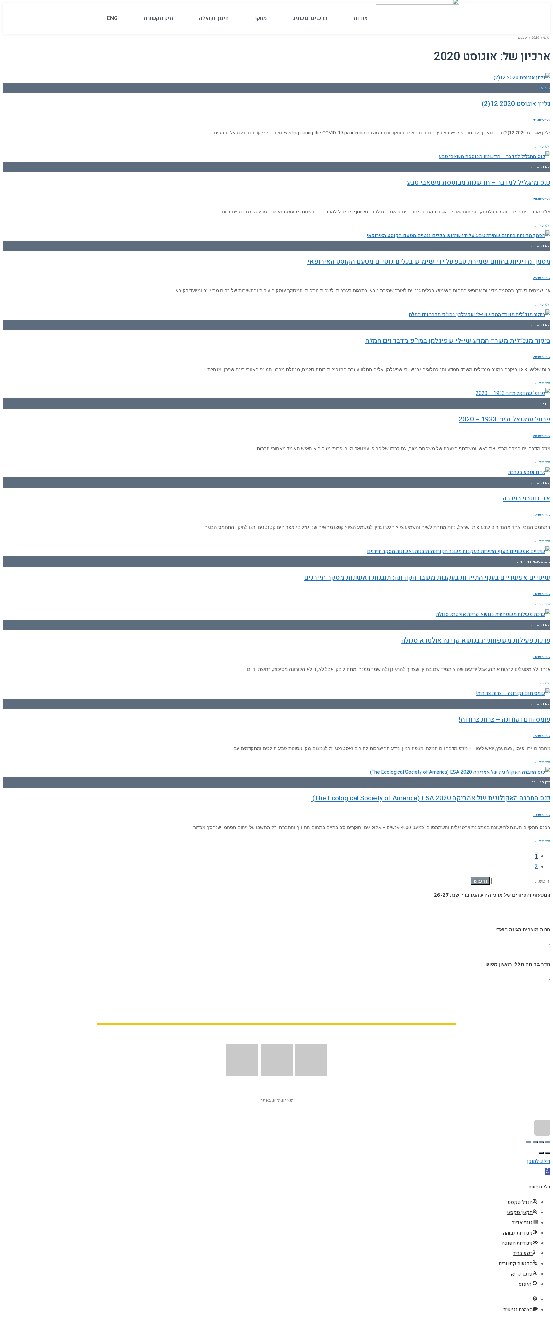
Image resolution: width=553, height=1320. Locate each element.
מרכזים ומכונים (309, 18)
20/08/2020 (541, 357)
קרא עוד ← (542, 146)
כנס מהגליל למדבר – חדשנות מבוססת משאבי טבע (478, 183)
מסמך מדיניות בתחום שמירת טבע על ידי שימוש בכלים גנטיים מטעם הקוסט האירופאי (428, 262)
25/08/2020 (541, 278)
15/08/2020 (541, 736)
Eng (112, 18)
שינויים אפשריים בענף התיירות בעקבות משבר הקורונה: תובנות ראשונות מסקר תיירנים (427, 577)
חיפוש (480, 881)
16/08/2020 (541, 594)
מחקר (260, 18)
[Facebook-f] (311, 1060)
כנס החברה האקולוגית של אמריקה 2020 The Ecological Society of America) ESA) (430, 798)
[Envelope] (277, 1060)
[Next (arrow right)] (541, 1153)
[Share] (541, 1142)
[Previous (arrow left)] (547, 1153)
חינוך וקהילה (213, 18)
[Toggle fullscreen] (535, 1142)
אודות (360, 18)
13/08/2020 (541, 815)
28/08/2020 (541, 199)
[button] (547, 1171)
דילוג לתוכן (538, 1161)
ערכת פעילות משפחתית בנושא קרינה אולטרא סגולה (475, 640)
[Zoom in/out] (528, 1142)
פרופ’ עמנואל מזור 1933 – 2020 (504, 419)
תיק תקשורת (158, 18)
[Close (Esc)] (547, 1142)
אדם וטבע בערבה (526, 498)
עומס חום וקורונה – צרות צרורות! (504, 719)
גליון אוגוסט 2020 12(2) (516, 104)
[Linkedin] (242, 1060)
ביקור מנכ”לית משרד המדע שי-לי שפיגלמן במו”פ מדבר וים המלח (457, 341)
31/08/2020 (541, 120)
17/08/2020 (541, 514)
